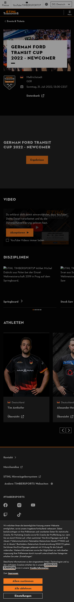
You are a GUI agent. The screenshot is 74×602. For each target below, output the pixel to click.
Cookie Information (39, 568)
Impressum (13, 573)
